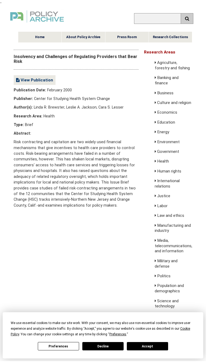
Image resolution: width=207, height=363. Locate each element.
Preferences (58, 346)
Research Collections (170, 37)
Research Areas (159, 52)
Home (40, 37)
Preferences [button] (117, 334)
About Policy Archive (83, 37)
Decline (103, 346)
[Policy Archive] (37, 23)
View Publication (36, 80)
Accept (147, 346)
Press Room (127, 37)
